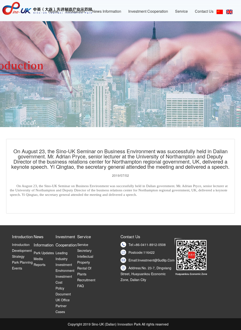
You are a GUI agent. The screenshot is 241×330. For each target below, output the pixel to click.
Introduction (75, 11)
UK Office (63, 300)
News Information (106, 11)
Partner (61, 305)
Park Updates (44, 252)
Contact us (204, 11)
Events (17, 268)
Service (181, 11)
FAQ (80, 285)
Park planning (22, 262)
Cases (60, 311)
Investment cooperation (148, 11)
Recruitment (86, 280)
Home (53, 11)
